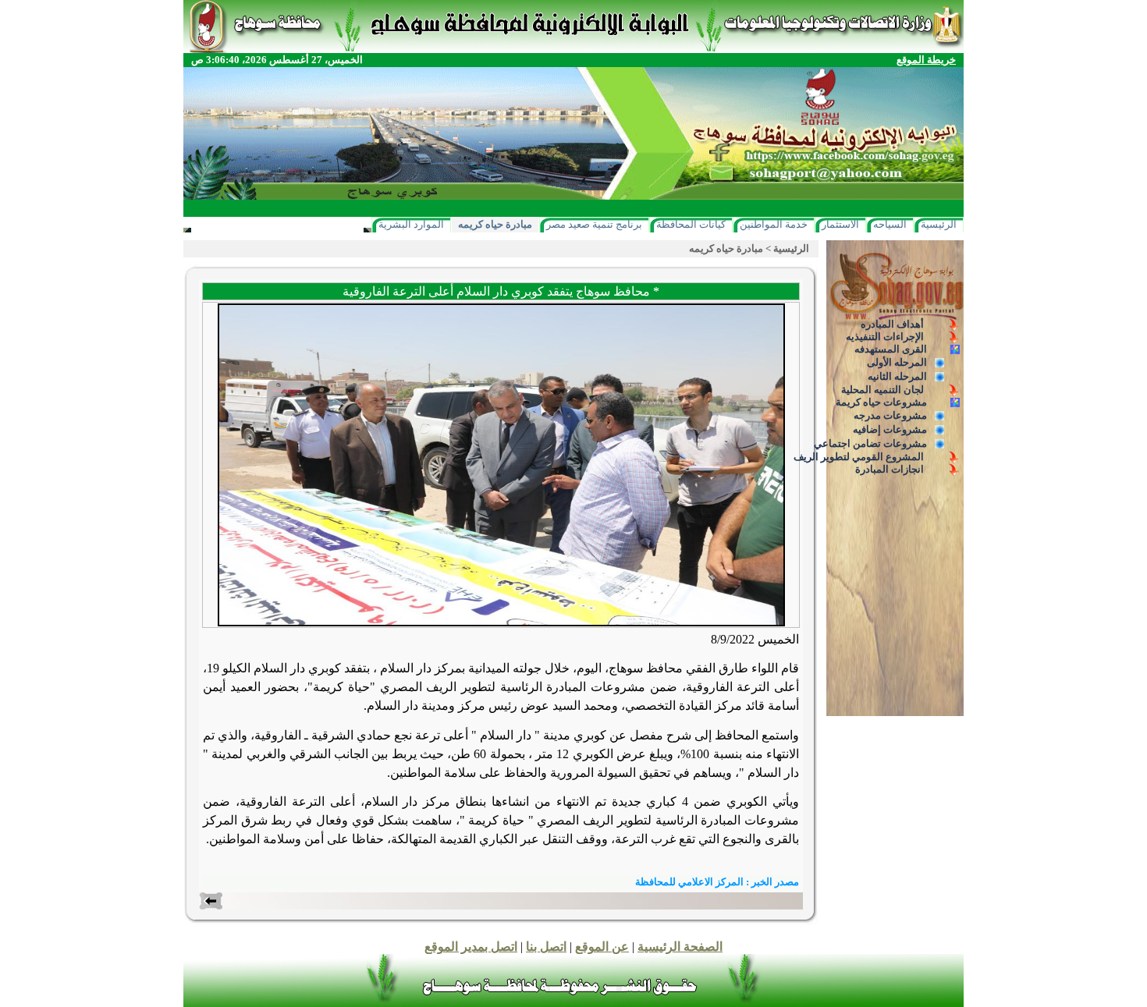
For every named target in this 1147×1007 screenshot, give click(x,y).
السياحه (890, 224)
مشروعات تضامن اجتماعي (870, 443)
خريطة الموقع (926, 60)
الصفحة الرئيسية (680, 946)
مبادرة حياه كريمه (495, 224)
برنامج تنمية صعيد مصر (594, 224)
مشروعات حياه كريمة (881, 402)
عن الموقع (602, 946)
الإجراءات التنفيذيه (885, 336)
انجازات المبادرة (889, 469)
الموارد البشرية (411, 224)
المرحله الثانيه (897, 376)
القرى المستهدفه (890, 349)
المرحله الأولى (897, 362)
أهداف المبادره (892, 324)
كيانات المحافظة (691, 224)
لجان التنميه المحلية (882, 389)
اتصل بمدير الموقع (470, 946)
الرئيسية (939, 224)
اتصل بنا (546, 946)
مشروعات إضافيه (890, 429)
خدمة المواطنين (774, 224)
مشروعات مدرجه (890, 415)
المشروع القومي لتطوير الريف (859, 457)
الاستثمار (840, 224)
